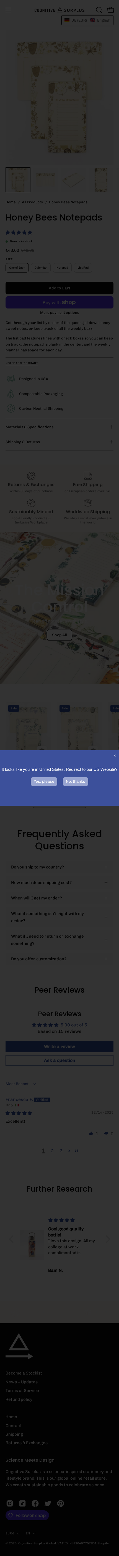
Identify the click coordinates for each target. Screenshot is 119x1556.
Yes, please (44, 781)
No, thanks (75, 781)
